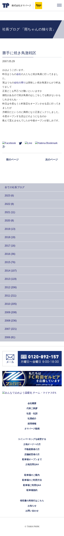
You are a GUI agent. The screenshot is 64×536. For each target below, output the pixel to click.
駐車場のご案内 (32, 475)
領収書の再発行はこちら (32, 500)
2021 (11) (10, 212)
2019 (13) (10, 229)
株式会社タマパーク (21, 5)
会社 (18, 74)
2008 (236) (11, 320)
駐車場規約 (32, 490)
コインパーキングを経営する (32, 439)
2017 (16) (10, 245)
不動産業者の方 (32, 449)
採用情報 (32, 423)
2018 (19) (10, 237)
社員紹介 (32, 418)
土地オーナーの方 (32, 444)
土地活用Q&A (32, 464)
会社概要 (32, 403)
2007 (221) (11, 329)
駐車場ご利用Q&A (32, 485)
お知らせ (32, 505)
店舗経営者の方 (32, 454)
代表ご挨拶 (32, 408)
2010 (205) (11, 304)
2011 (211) (10, 295)
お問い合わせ (32, 510)
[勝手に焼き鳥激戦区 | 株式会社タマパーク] (46, 143)
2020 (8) (9, 220)
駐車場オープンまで (32, 459)
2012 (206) (11, 287)
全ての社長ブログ (15, 187)
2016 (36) (10, 254)
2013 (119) (10, 279)
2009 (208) (11, 312)
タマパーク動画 (32, 428)
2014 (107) (11, 270)
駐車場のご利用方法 (32, 480)
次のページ (51, 159)
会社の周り (20, 82)
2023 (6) (9, 195)
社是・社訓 (32, 413)
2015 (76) (10, 262)
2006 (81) (10, 337)
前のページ (12, 159)
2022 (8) (9, 204)
